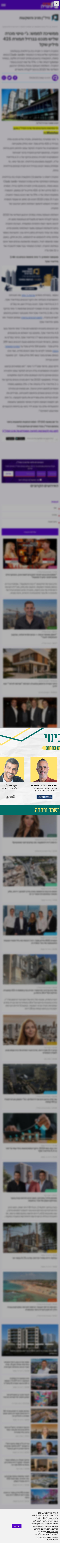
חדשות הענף (52, 726)
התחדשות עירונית (51, 885)
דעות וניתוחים (52, 628)
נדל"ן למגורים (52, 775)
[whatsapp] (4, 78)
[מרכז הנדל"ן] (49, 4)
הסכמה (16, 1526)
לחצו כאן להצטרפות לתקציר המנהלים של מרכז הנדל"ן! (30, 430)
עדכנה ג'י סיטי (28, 295)
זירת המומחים (52, 836)
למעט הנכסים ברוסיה (31, 317)
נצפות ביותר (53, 1372)
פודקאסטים (52, 567)
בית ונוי (54, 677)
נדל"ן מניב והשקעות (50, 934)
